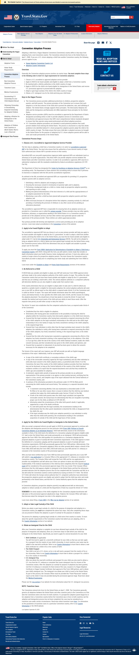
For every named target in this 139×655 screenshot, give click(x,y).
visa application (36, 457)
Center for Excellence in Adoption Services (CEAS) (67, 168)
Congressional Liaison (11, 625)
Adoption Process (7, 34)
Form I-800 (42, 500)
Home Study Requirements (9, 68)
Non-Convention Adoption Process (10, 82)
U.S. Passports (9, 629)
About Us (95, 7)
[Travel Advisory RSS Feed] (93, 623)
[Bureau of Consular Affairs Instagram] (83, 623)
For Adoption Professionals (71, 34)
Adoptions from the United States (55, 34)
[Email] (103, 43)
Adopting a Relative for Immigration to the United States (12, 118)
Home (71, 7)
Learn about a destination (107, 85)
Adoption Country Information (35, 65)
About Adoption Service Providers (23, 34)
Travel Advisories (78, 7)
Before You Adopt (8, 47)
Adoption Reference (102, 34)
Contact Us (101, 7)
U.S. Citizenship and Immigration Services (51, 239)
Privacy (12, 648)
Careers (108, 7)
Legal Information (84, 634)
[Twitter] (110, 42)
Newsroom (88, 7)
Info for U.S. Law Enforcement (87, 636)
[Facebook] (106, 43)
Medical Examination (11, 92)
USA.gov (70, 648)
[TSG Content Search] (131, 17)
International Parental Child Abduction (15, 639)
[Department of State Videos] (90, 623)
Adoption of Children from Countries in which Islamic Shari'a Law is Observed (11, 128)
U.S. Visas (8, 634)
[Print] (98, 43)
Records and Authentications (13, 641)
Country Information (31, 521)
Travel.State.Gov (7, 42)
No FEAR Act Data (46, 648)
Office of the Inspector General (59, 648)
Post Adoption (39, 34)
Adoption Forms (9, 63)
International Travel (10, 632)
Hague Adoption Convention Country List (39, 63)
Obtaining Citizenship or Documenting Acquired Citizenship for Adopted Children (11, 108)
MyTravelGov (116, 7)
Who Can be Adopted (57, 500)
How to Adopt (37, 42)
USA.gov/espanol (78, 648)
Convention (57, 224)
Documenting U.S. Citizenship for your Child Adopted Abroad (11, 98)
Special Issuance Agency (12, 627)
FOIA (35, 648)
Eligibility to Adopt (43, 265)
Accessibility (18, 648)
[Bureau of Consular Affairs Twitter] (87, 623)
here (75, 601)
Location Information (86, 34)
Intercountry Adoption (17, 42)
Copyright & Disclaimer (27, 648)
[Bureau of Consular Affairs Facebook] (80, 623)
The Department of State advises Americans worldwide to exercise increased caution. (51, 2)
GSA (39, 648)
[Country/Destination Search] (114, 88)
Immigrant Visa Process (10, 136)
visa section (36, 582)
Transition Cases (9, 88)
